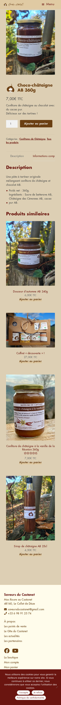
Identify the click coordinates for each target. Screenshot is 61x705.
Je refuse (38, 693)
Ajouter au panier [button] (30, 299)
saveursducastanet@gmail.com (26, 609)
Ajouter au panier (36, 123)
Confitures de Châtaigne (32, 139)
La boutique (11, 657)
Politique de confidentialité (30, 698)
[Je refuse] (56, 687)
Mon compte (11, 662)
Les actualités (12, 636)
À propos (9, 621)
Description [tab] (17, 156)
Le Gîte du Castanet (15, 631)
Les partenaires (13, 641)
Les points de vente (15, 626)
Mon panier (11, 667)
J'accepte (23, 693)
